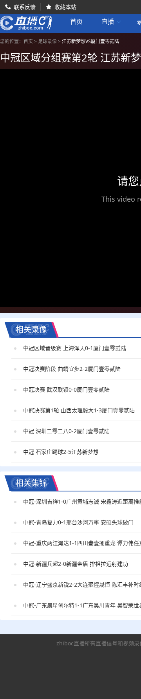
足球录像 (47, 41)
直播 (111, 22)
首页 (76, 22)
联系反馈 (25, 7)
